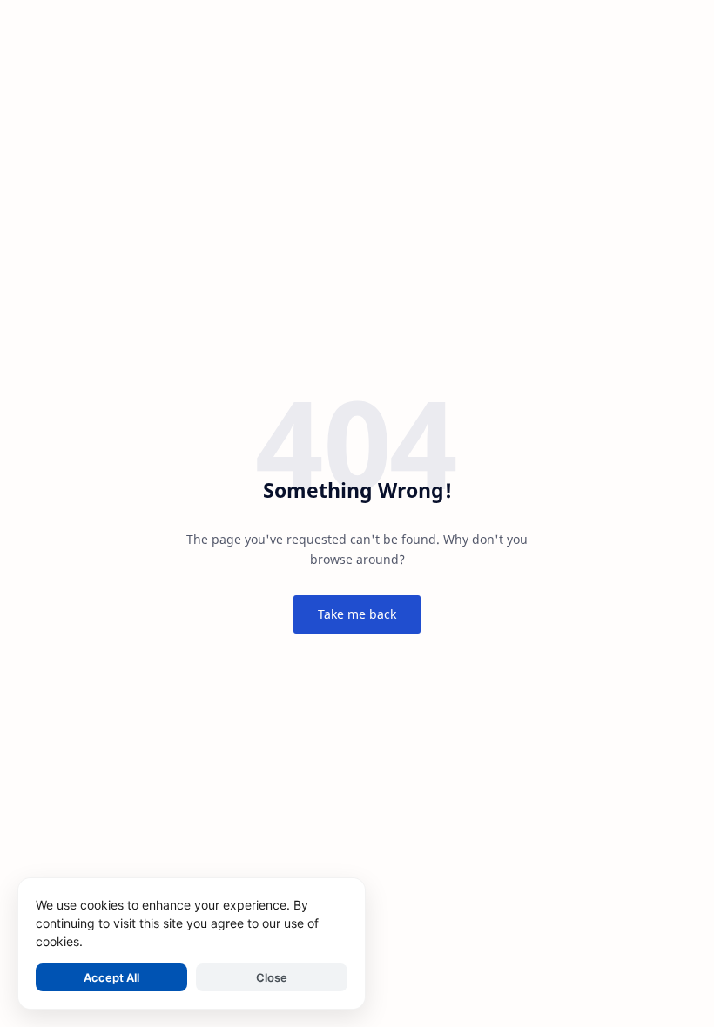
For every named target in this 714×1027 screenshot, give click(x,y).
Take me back (357, 614)
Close (271, 977)
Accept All (111, 977)
